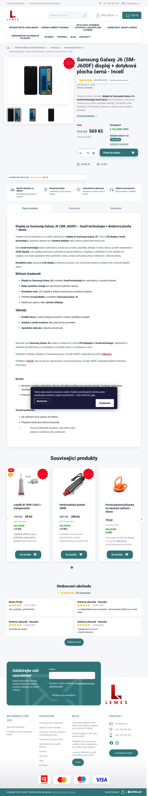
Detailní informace (86, 116)
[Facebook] (111, 742)
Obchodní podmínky (16, 3)
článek (30, 361)
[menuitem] (23, 27)
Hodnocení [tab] (116, 208)
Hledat (85, 15)
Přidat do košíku (111, 152)
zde (93, 395)
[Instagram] (117, 742)
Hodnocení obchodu (74, 586)
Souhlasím (104, 403)
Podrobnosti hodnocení (119, 80)
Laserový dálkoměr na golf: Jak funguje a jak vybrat (84, 753)
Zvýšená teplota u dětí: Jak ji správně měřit (84, 735)
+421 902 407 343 (123, 729)
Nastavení (42, 401)
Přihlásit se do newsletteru (64, 695)
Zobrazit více (74, 642)
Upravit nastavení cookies (63, 792)
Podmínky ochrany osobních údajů (44, 3)
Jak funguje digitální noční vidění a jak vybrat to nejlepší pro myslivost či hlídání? (85, 725)
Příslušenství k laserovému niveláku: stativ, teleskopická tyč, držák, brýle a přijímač (84, 744)
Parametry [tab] (74, 208)
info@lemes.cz (121, 723)
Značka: (85, 88)
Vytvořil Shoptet (112, 792)
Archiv (78, 762)
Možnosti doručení (119, 144)
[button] (72, 567)
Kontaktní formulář (123, 753)
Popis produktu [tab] (30, 208)
